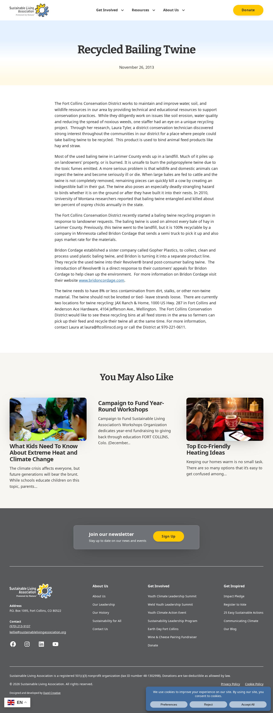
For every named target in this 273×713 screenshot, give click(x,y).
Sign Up (168, 536)
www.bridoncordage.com (101, 280)
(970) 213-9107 (20, 626)
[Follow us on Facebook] (17, 644)
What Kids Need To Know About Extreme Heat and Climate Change (44, 452)
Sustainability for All (107, 621)
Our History (101, 613)
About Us (99, 596)
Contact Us (100, 629)
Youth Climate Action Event (167, 613)
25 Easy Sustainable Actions (243, 613)
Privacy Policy (230, 684)
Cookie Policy (254, 684)
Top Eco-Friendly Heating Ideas (208, 449)
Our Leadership (104, 604)
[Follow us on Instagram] (31, 644)
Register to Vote (235, 604)
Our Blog (230, 629)
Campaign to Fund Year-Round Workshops (131, 406)
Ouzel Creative (52, 693)
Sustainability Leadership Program (172, 621)
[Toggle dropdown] (122, 10)
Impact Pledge (234, 596)
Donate (248, 10)
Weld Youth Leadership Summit (170, 604)
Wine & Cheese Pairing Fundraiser (172, 637)
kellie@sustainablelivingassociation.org (38, 632)
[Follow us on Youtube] (59, 644)
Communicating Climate (241, 621)
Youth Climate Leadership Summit (172, 596)
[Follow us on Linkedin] (45, 644)
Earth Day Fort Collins (163, 629)
